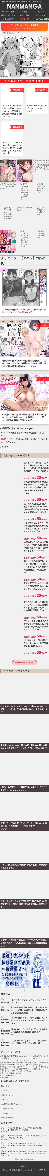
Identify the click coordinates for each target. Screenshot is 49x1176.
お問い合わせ (24, 1166)
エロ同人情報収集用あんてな (11, 1104)
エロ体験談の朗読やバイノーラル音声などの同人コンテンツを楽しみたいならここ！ (27, 1137)
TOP (3, 33)
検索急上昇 (24, 19)
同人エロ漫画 (7, 321)
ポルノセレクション (8, 1095)
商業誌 (24, 12)
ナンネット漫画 (8, 12)
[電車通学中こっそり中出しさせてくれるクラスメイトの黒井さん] (24, 288)
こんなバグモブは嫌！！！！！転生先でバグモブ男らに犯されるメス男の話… (29, 1042)
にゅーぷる (5, 1086)
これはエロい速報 (7, 1109)
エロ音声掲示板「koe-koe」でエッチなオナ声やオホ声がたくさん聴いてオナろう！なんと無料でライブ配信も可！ (27, 1153)
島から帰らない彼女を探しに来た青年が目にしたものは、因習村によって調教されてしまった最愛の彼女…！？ (29, 1010)
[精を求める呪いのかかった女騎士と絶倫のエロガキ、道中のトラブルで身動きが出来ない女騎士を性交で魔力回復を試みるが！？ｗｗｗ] (24, 339)
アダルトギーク (6, 1113)
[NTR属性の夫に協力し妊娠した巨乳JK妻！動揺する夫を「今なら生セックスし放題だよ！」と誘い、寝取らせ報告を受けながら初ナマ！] (24, 393)
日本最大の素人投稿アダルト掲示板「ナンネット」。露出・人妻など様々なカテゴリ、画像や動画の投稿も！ (27, 1145)
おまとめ (4, 1099)
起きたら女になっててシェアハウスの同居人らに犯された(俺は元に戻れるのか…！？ (29, 1031)
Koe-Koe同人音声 (7, 1118)
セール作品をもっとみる (24, 662)
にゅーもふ (5, 1090)
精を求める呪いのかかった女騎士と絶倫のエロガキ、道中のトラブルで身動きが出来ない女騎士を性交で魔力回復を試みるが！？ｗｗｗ (24, 363)
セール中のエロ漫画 (41, 19)
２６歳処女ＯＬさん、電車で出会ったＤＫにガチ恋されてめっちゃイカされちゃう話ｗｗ (29, 1020)
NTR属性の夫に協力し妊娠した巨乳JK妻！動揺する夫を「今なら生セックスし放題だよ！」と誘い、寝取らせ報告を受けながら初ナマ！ (24, 417)
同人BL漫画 (40, 15)
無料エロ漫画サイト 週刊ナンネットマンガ (25, 1170)
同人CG (41, 12)
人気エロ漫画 (8, 19)
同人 (20, 321)
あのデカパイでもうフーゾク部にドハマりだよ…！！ (29, 1001)
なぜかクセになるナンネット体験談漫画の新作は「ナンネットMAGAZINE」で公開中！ (27, 1129)
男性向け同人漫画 (8, 15)
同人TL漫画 (24, 15)
